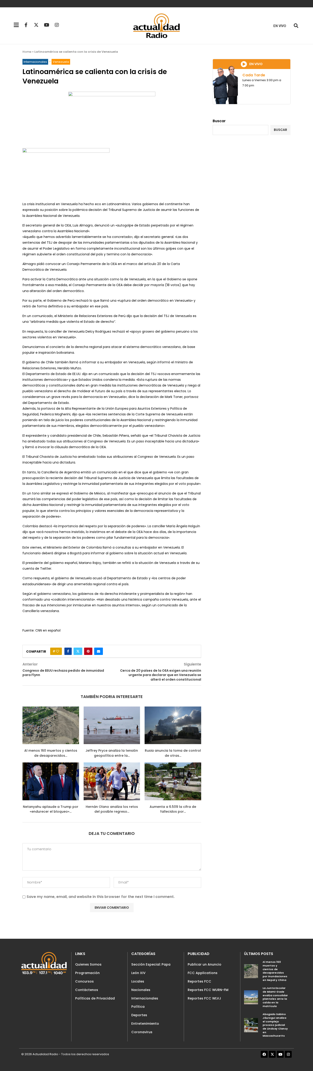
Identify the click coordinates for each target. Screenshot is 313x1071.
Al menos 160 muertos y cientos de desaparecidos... (50, 753)
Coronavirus (141, 1032)
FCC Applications (202, 973)
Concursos (84, 981)
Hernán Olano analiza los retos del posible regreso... (112, 809)
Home (26, 52)
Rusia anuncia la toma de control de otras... (173, 753)
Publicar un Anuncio (204, 964)
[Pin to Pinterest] (88, 651)
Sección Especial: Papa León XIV (150, 968)
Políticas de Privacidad (95, 998)
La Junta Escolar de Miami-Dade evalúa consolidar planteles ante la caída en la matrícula (275, 997)
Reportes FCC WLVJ (204, 998)
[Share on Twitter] (78, 651)
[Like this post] (57, 651)
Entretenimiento (145, 1023)
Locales (137, 981)
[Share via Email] (98, 651)
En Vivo (279, 26)
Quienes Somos (88, 964)
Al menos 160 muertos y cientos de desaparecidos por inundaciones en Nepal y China (275, 971)
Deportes (139, 1015)
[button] (296, 26)
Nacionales (140, 990)
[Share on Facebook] (68, 651)
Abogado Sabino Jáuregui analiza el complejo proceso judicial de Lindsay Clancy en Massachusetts (275, 1025)
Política (138, 1006)
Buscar (219, 121)
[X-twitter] (36, 25)
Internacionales (144, 998)
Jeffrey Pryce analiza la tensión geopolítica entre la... (111, 753)
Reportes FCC (199, 981)
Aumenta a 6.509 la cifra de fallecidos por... (173, 809)
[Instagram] (57, 25)
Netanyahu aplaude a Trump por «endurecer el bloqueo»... (50, 809)
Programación (87, 973)
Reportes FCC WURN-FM (208, 990)
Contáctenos (86, 990)
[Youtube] (46, 25)
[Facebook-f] (26, 25)
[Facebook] (264, 1054)
